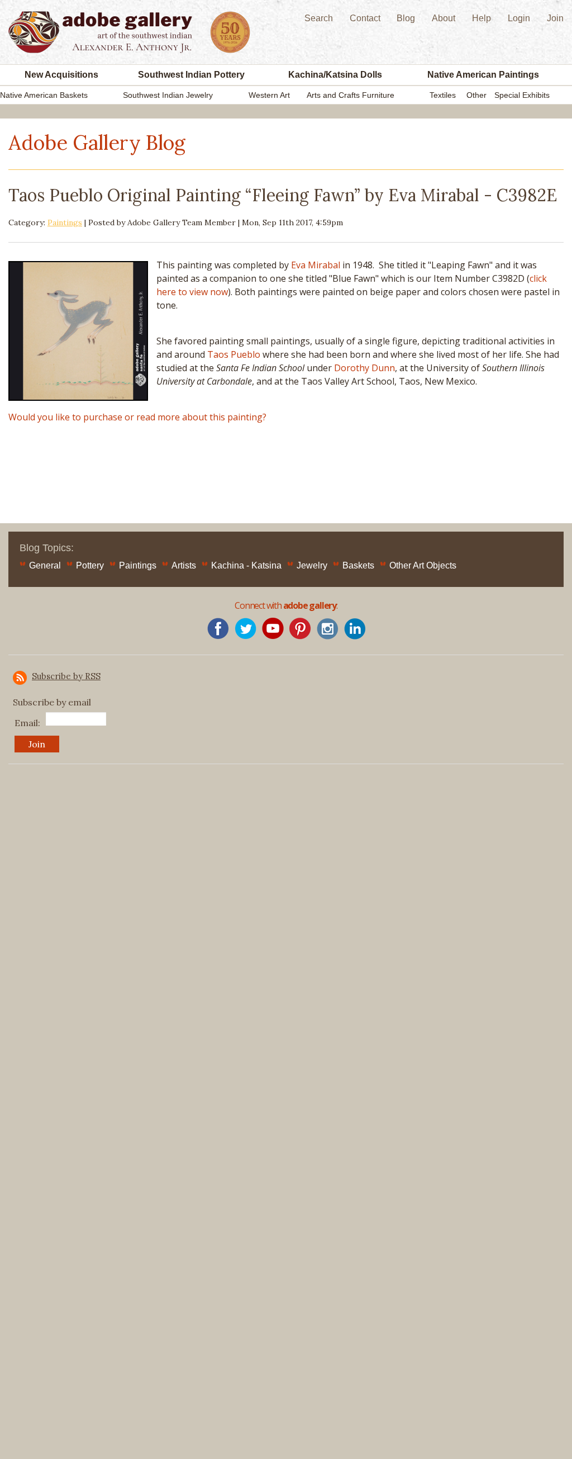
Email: (27, 722)
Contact (365, 18)
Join (555, 18)
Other (476, 95)
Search (318, 18)
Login (519, 18)
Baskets (358, 565)
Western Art (269, 95)
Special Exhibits (522, 95)
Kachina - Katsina (246, 565)
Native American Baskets (44, 95)
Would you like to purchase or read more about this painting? (137, 417)
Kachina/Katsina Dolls (335, 74)
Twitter (245, 629)
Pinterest (300, 629)
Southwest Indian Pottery (191, 74)
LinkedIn (354, 629)
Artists (183, 565)
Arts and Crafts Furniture (350, 95)
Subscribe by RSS (66, 676)
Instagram (328, 629)
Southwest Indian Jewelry (168, 95)
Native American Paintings (483, 74)
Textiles (443, 95)
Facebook (218, 629)
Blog (406, 18)
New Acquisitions (61, 74)
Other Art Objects (422, 565)
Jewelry (312, 565)
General (45, 565)
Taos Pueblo (233, 354)
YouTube (273, 629)
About (443, 18)
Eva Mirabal (315, 265)
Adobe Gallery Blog (96, 142)
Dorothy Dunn (364, 368)
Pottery (90, 565)
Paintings (64, 222)
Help (481, 18)
